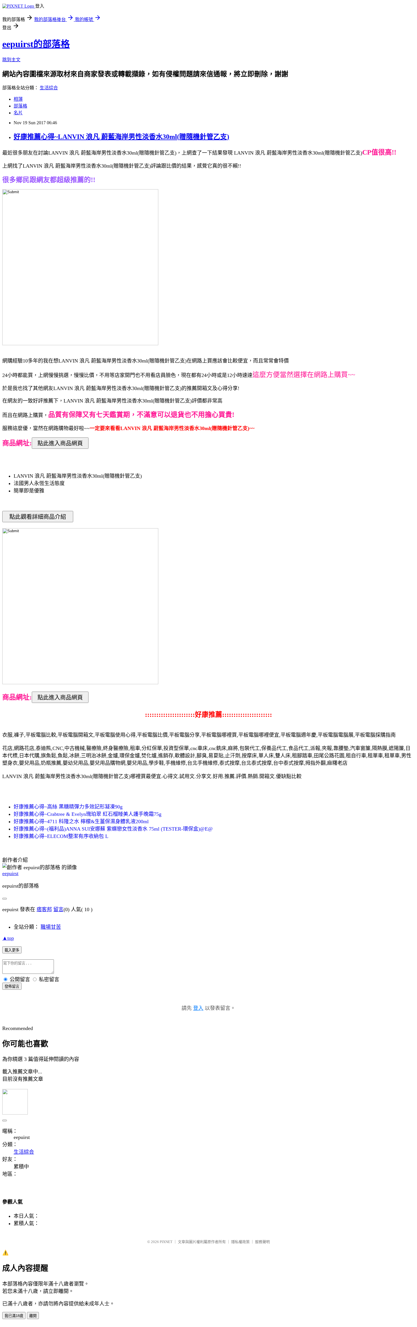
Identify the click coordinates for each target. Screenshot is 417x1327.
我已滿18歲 (14, 1316)
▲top (8, 938)
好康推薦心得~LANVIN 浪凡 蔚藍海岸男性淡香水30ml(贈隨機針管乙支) (121, 136)
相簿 (18, 99)
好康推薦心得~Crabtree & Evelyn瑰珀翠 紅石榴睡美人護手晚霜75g (87, 814)
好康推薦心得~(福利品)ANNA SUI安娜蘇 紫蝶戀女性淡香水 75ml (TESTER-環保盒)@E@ (113, 829)
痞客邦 (44, 909)
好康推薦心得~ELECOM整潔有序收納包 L (61, 836)
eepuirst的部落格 (36, 44)
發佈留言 (12, 986)
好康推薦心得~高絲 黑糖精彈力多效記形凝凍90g (68, 807)
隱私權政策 (240, 1242)
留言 (58, 909)
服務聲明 (262, 1242)
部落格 (20, 106)
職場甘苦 (51, 927)
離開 (33, 1316)
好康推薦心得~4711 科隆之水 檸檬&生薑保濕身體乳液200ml (81, 821)
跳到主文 (11, 59)
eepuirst (10, 873)
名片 (18, 112)
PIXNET (166, 1242)
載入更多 (12, 950)
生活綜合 (49, 87)
